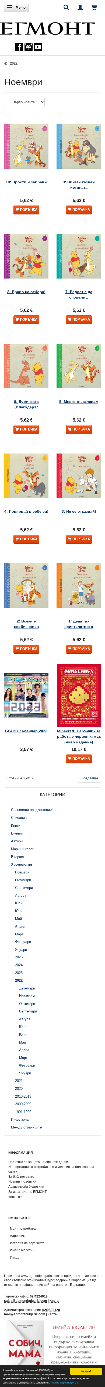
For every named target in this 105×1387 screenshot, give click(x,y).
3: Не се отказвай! (79, 511)
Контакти (15, 1197)
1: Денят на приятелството (78, 624)
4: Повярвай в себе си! (26, 511)
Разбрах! (86, 1371)
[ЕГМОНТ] (47, 27)
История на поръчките (27, 1243)
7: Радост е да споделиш (78, 294)
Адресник (17, 1235)
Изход (14, 1257)
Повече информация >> (64, 1382)
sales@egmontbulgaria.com (25, 1300)
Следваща (89, 778)
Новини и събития (22, 1181)
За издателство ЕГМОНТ (27, 1191)
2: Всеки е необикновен (26, 624)
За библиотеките (21, 1176)
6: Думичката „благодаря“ (26, 404)
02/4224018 (39, 1296)
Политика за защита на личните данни (38, 1162)
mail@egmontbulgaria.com (24, 1314)
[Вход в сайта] (80, 7)
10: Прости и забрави (26, 182)
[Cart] (94, 7)
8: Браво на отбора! (26, 292)
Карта (54, 1300)
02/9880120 (51, 1310)
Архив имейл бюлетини (26, 1186)
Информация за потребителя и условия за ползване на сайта (51, 1169)
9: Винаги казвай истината (79, 185)
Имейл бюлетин (22, 1250)
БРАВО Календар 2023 (26, 731)
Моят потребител (23, 1228)
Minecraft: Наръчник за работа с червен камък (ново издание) (79, 736)
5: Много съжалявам (78, 401)
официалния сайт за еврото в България (54, 1284)
